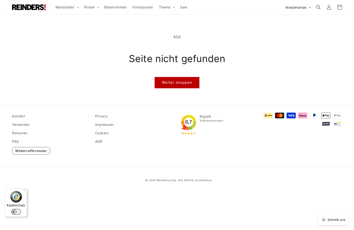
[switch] (16, 212)
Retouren (19, 133)
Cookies (102, 133)
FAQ (15, 141)
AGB (98, 141)
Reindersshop (166, 180)
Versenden (21, 124)
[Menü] (24, 191)
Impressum (104, 124)
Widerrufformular (31, 151)
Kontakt (18, 116)
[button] (66, 7)
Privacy (101, 116)
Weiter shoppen (177, 82)
